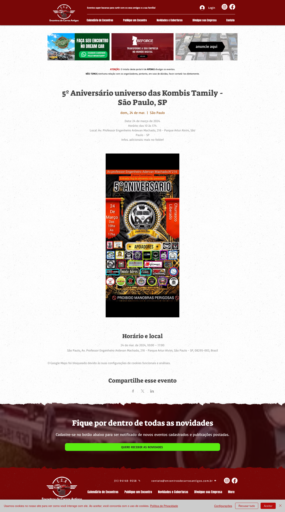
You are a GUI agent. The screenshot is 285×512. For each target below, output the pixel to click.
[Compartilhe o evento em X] (142, 391)
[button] (142, 447)
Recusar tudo (246, 506)
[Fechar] (280, 506)
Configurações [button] (223, 506)
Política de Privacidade (164, 506)
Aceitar (268, 506)
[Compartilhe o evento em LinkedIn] (152, 391)
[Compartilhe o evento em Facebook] (133, 391)
